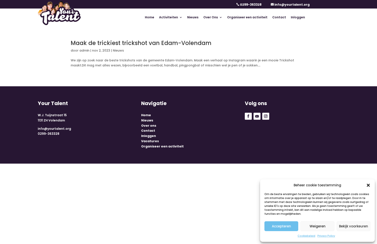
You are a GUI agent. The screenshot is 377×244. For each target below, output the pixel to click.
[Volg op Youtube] (257, 116)
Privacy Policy (326, 236)
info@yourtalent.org (292, 4)
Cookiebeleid (306, 236)
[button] (368, 185)
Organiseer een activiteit (247, 17)
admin (84, 50)
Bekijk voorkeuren (353, 226)
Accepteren (281, 226)
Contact (279, 17)
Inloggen (298, 17)
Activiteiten (168, 17)
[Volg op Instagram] (265, 116)
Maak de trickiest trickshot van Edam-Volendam (141, 43)
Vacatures (150, 141)
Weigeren (318, 226)
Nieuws (193, 17)
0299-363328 (251, 4)
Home (149, 17)
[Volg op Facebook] (248, 116)
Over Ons (210, 17)
